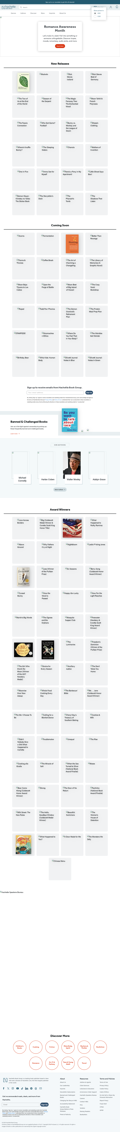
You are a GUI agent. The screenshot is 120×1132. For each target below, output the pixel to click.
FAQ (81, 1105)
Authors (23, 13)
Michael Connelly (22, 479)
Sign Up (89, 392)
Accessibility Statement (67, 1104)
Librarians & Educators (87, 1089)
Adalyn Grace (99, 479)
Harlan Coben (47, 479)
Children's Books (20, 1047)
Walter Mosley (73, 479)
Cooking (36, 1047)
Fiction (52, 1047)
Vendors (82, 1108)
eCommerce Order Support (88, 1092)
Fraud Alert (103, 1104)
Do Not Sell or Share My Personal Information (107, 1096)
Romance (35, 1063)
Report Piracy (104, 1100)
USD (99, 13)
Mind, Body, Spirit (68, 1047)
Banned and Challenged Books (67, 1096)
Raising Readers (85, 1111)
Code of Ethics (104, 1092)
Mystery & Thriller (84, 1047)
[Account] (110, 7)
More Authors (59, 489)
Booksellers (83, 1114)
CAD (99, 16)
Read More (60, 46)
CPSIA (102, 1107)
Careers (82, 1098)
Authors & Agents (85, 1082)
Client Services (84, 1085)
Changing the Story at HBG (68, 1100)
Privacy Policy (104, 1085)
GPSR (101, 1110)
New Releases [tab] (60, 63)
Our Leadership (65, 1085)
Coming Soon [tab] (60, 225)
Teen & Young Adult (68, 1063)
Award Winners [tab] (60, 509)
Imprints (52, 13)
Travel (84, 1063)
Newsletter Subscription (67, 1092)
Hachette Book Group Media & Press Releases (66, 1109)
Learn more (14, 434)
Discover (33, 13)
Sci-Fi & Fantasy (52, 1063)
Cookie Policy (104, 1089)
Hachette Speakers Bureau (88, 1095)
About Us (62, 13)
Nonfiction (100, 1047)
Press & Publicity (65, 1114)
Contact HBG (84, 1101)
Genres (13, 13)
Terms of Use (104, 1082)
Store (43, 13)
